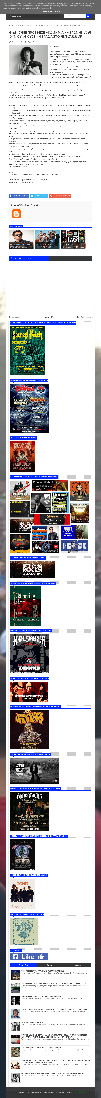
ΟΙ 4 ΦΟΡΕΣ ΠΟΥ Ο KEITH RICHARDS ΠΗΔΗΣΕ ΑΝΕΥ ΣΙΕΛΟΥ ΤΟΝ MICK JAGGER (52, 1073)
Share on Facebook (21, 196)
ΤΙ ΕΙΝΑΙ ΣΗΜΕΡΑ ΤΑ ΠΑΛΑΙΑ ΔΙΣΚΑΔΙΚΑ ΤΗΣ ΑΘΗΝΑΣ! (42, 971)
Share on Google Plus (62, 196)
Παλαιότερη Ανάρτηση (84, 317)
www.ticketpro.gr (14, 182)
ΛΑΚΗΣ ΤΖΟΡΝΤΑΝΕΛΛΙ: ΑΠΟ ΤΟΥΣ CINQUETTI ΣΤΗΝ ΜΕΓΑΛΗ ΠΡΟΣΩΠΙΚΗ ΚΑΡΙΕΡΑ (54, 1009)
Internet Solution (80, 1093)
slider (36, 42)
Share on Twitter (41, 196)
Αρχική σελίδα (49, 317)
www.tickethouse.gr (28, 182)
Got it (57, 11)
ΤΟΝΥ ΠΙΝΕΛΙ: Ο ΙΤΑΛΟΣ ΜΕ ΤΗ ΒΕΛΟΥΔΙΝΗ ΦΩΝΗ (41, 997)
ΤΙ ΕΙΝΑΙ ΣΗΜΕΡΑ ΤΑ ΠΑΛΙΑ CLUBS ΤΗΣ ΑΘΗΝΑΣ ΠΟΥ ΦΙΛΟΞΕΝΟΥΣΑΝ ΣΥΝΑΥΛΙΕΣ (53, 984)
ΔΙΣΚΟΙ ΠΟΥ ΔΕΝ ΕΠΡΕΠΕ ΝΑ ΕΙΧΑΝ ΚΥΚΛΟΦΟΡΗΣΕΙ (42, 1048)
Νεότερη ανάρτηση (15, 317)
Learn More (47, 11)
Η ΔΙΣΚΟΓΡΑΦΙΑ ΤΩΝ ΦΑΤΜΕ (32, 1022)
